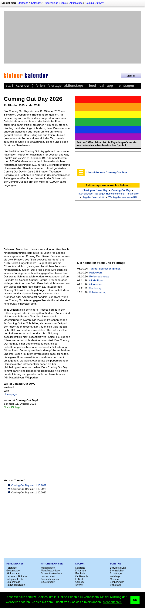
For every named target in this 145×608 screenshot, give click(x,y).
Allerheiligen (96, 280)
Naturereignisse (52, 563)
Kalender (36, 3)
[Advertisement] (72, 37)
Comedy (79, 581)
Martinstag (95, 288)
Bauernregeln (48, 581)
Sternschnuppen (50, 579)
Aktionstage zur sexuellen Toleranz (108, 185)
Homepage (10, 394)
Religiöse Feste (14, 579)
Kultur (80, 563)
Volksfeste (115, 584)
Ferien (40, 85)
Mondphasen (48, 567)
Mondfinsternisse (50, 570)
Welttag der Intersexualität (122, 197)
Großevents (81, 576)
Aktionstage (76, 3)
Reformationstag (99, 276)
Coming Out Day (95, 3)
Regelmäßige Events (55, 3)
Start (9, 85)
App (110, 85)
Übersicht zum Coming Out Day (106, 172)
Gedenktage (13, 570)
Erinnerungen (117, 581)
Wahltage (115, 576)
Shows (79, 584)
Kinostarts (80, 570)
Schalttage (116, 573)
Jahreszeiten (48, 576)
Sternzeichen (117, 570)
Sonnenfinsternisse (51, 573)
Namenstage (13, 581)
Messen (114, 579)
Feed (92, 85)
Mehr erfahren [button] (112, 602)
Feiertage (54, 85)
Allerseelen (95, 284)
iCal (101, 85)
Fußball (79, 579)
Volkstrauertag (97, 292)
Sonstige (115, 563)
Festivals (80, 573)
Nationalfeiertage (15, 584)
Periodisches (15, 563)
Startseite (23, 3)
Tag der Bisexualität (93, 197)
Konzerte (80, 567)
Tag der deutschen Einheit (104, 268)
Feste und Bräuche (16, 576)
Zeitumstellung (118, 567)
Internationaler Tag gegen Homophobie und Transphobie (108, 193)
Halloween (95, 272)
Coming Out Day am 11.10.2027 (28, 485)
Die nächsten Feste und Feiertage (101, 262)
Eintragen (126, 85)
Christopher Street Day (95, 190)
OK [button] (135, 599)
